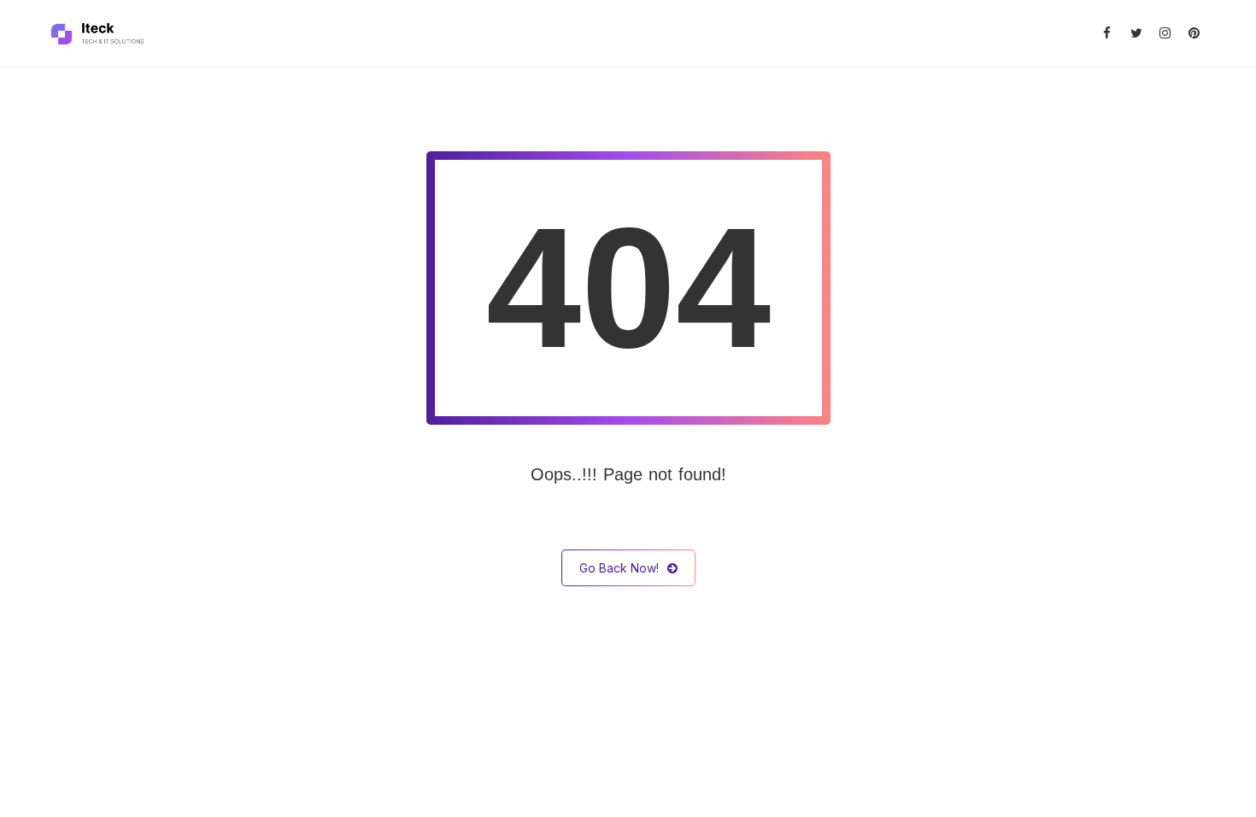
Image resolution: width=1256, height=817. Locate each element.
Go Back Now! (619, 568)
